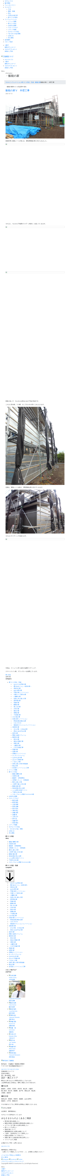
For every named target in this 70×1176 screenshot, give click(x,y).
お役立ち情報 (12, 25)
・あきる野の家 (17, 690)
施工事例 (7, 3)
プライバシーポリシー (8, 1161)
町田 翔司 (15, 802)
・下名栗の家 (16, 715)
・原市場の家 (16, 700)
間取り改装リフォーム (19, 735)
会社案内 (7, 40)
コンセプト (8, 7)
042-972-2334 (14, 1069)
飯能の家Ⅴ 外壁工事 (18, 90)
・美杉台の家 (16, 688)
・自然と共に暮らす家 (19, 698)
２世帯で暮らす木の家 (19, 784)
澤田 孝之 (15, 810)
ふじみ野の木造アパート (19, 790)
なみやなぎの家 (17, 757)
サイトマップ (19, 1161)
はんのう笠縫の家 (17, 759)
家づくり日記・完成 (15, 682)
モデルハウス (9, 1)
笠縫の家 (15, 749)
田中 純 (14, 819)
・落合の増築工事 (17, 741)
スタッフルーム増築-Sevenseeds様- (23, 794)
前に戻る (8, 675)
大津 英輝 (15, 804)
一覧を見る (9, 871)
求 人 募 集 (4, 1157)
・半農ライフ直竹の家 (19, 694)
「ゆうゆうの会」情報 (16, 829)
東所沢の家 (15, 737)
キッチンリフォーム (18, 755)
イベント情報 (12, 21)
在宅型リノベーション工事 (20, 768)
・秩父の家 (15, 739)
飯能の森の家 (16, 786)
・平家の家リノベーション (20, 692)
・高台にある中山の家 (19, 731)
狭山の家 (15, 766)
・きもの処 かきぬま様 (19, 729)
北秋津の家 (15, 727)
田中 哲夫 (15, 808)
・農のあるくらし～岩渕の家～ (22, 686)
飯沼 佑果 (15, 800)
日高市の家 (15, 776)
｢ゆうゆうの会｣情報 (14, 33)
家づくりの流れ (13, 17)
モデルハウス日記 (13, 31)
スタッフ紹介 (9, 42)
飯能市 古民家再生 (18, 778)
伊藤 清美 (15, 812)
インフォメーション (11, 19)
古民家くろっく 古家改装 (20, 780)
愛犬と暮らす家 (17, 782)
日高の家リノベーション (19, 719)
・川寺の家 (15, 709)
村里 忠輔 (15, 806)
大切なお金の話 (13, 15)
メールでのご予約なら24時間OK (11, 1155)
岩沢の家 (15, 733)
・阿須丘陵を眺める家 (19, 721)
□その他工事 (16, 717)
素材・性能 (11, 11)
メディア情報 (12, 29)
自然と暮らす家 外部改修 (20, 764)
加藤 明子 (15, 821)
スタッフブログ (13, 27)
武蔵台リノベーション (19, 753)
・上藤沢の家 (16, 745)
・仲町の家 (15, 743)
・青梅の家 (15, 713)
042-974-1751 (9, 59)
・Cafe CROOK (16, 723)
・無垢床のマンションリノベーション (24, 725)
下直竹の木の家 (17, 792)
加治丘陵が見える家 (18, 788)
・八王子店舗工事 (17, 747)
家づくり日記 (12, 23)
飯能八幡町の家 (17, 774)
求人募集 (11, 38)
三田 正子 (15, 816)
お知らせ (11, 35)
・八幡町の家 (16, 696)
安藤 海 (14, 814)
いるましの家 (16, 761)
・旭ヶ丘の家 (16, 706)
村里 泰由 (15, 823)
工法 (9, 9)
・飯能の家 (15, 704)
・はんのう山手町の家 (19, 684)
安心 (9, 13)
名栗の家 (15, 751)
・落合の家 (15, 711)
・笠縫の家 (15, 702)
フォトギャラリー (10, 5)
